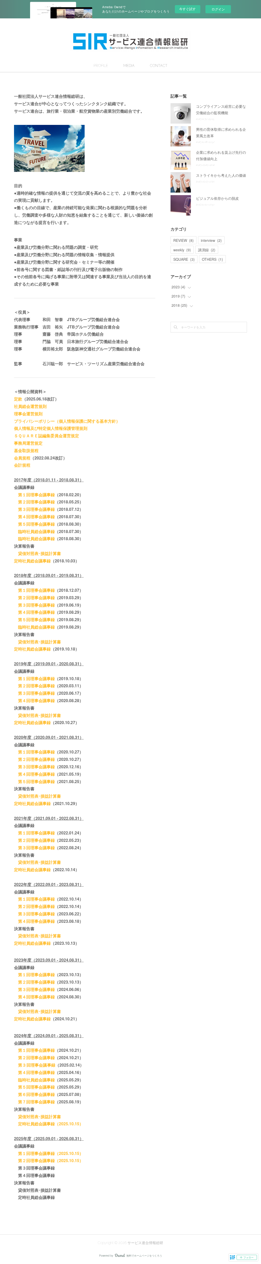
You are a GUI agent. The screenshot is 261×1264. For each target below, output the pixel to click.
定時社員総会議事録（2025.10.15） (50, 1124)
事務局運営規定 (28, 443)
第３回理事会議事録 (34, 509)
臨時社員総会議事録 (34, 531)
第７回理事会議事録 (36, 1102)
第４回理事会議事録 (34, 516)
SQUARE (184, 259)
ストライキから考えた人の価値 (221, 175)
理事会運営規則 (28, 414)
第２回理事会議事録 (34, 502)
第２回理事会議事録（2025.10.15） (50, 1160)
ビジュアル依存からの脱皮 (217, 198)
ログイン (218, 9)
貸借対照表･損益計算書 (37, 553)
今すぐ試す (187, 8)
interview (211, 240)
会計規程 (22, 465)
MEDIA (129, 66)
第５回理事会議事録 (34, 524)
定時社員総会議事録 (32, 561)
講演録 (206, 249)
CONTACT (158, 66)
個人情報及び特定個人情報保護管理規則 (50, 428)
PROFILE (101, 66)
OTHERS (212, 259)
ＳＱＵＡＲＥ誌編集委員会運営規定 (46, 436)
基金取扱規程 (26, 450)
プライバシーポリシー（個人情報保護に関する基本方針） (67, 421)
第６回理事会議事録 (36, 1094)
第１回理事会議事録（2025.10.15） (50, 1153)
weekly (182, 249)
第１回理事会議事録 (36, 495)
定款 (18, 399)
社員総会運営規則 (30, 406)
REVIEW (183, 240)
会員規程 (22, 458)
